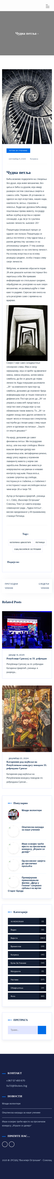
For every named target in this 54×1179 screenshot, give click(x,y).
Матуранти (27, 971)
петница (40, 542)
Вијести (27, 938)
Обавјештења (27, 988)
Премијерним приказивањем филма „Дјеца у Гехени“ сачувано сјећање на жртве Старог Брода (25, 884)
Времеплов (27, 946)
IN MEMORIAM (27, 921)
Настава (27, 980)
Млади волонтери (32, 810)
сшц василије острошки (27, 549)
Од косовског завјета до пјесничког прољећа (33, 863)
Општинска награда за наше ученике (33, 828)
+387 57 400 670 (15, 1080)
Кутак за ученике (18, 151)
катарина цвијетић (20, 542)
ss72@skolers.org (16, 1085)
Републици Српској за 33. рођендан (27, 658)
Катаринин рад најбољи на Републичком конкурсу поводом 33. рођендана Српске (27, 765)
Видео (27, 930)
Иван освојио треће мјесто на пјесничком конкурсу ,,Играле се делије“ (34, 848)
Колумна (34, 159)
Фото (27, 996)
